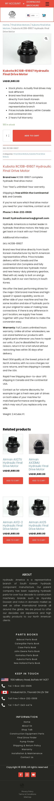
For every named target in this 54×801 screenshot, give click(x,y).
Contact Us (27, 757)
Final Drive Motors (20, 24)
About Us (27, 726)
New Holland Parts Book (27, 663)
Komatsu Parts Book (27, 655)
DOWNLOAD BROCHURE (33, 3)
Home (6, 24)
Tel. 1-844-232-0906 (20, 686)
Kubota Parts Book (27, 659)
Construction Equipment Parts (27, 734)
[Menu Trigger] (47, 4)
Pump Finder (27, 742)
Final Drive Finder (27, 738)
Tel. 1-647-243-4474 (20, 705)
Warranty (27, 749)
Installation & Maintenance (27, 753)
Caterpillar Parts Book (27, 644)
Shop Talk (27, 730)
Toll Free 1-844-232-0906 (22, 698)
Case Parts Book (27, 647)
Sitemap (27, 797)
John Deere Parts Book (27, 651)
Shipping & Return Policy (27, 745)
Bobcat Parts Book (27, 640)
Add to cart (32, 135)
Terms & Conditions (27, 794)
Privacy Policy (27, 791)
